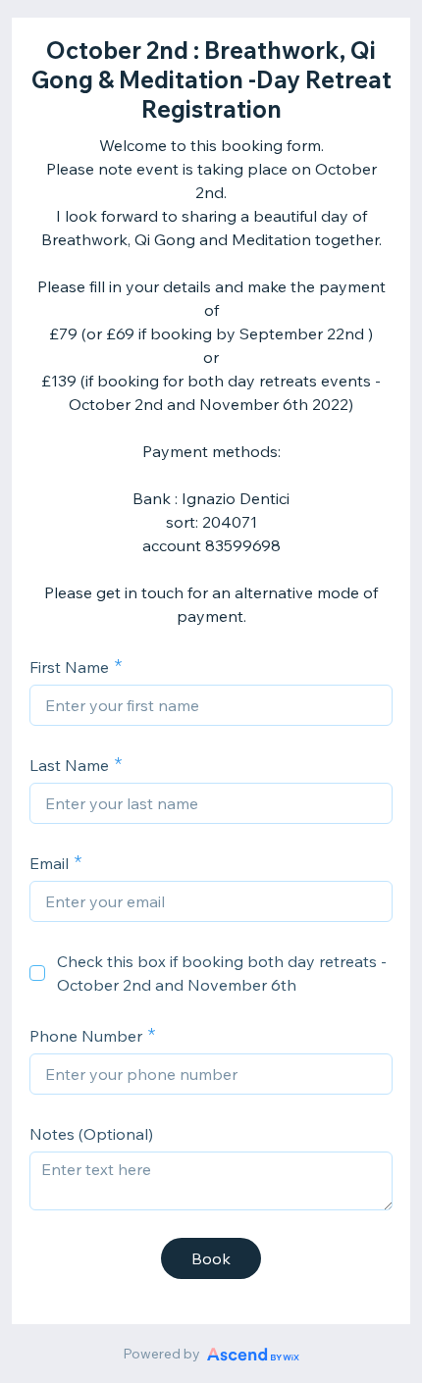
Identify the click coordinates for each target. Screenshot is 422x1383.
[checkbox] (37, 973)
